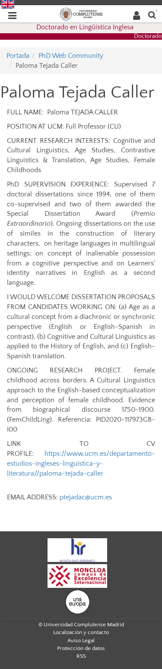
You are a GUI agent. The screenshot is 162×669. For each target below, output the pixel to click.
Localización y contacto (81, 632)
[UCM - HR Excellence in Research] (77, 549)
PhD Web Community (70, 56)
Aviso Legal (81, 640)
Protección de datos (81, 648)
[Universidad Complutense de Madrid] (81, 13)
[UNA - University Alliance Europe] (77, 601)
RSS (81, 656)
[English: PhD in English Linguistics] (7, 3)
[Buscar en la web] (152, 14)
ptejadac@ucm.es (86, 497)
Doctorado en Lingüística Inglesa (84, 27)
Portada (17, 56)
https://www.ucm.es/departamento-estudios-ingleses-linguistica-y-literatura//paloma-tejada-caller (81, 463)
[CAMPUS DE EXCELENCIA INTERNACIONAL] (77, 575)
